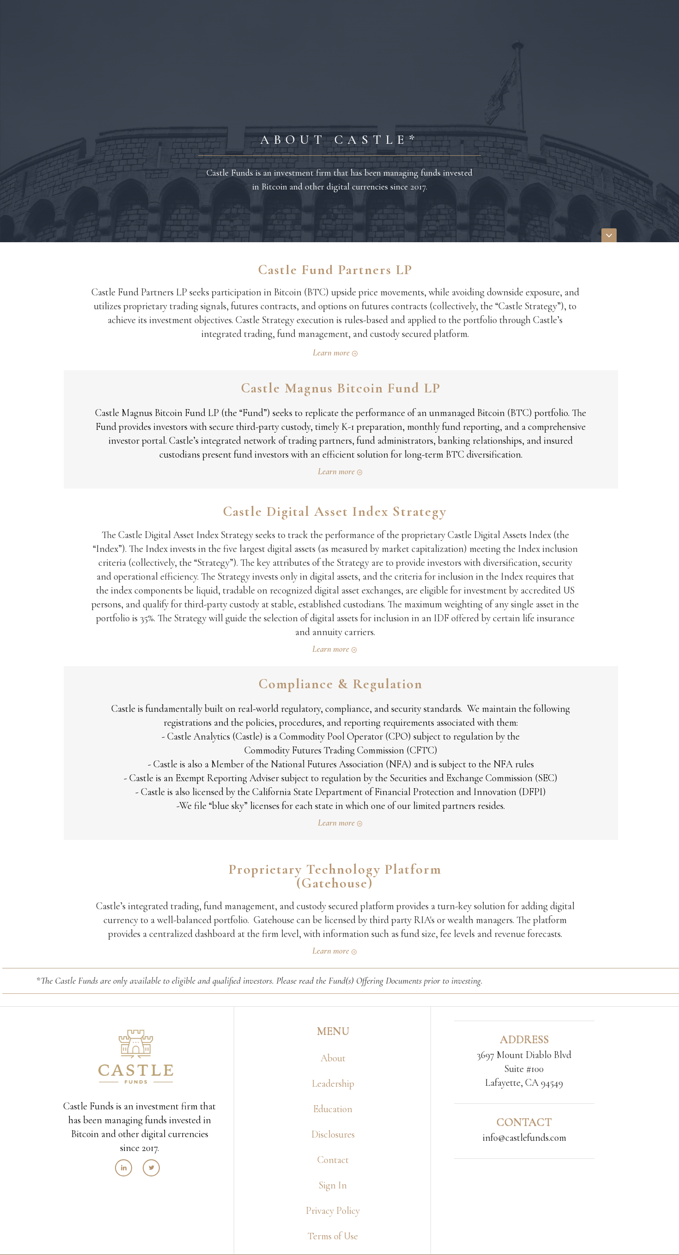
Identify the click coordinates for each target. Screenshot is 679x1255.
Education (332, 1109)
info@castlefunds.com (524, 1138)
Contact (333, 1160)
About (333, 1058)
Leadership (333, 1083)
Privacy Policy (333, 1211)
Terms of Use (333, 1236)
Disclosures (333, 1134)
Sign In (333, 1185)
